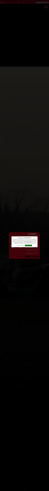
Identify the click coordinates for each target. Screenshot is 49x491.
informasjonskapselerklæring (28, 241)
